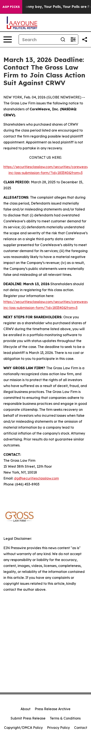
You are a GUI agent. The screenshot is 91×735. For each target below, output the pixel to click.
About (25, 709)
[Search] (63, 39)
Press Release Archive (52, 709)
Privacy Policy (58, 727)
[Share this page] (85, 39)
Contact (80, 727)
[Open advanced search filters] (73, 39)
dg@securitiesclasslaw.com (36, 478)
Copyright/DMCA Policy (23, 727)
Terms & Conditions (65, 718)
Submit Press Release (28, 718)
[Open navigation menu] (7, 39)
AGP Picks (11, 7)
